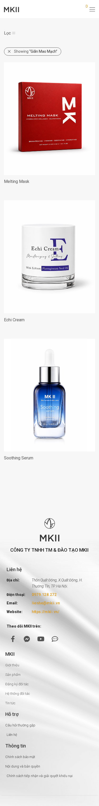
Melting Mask (16, 181)
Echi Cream (14, 319)
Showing (35, 51)
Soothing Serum (18, 457)
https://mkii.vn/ (45, 612)
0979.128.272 (44, 595)
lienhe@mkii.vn (46, 603)
